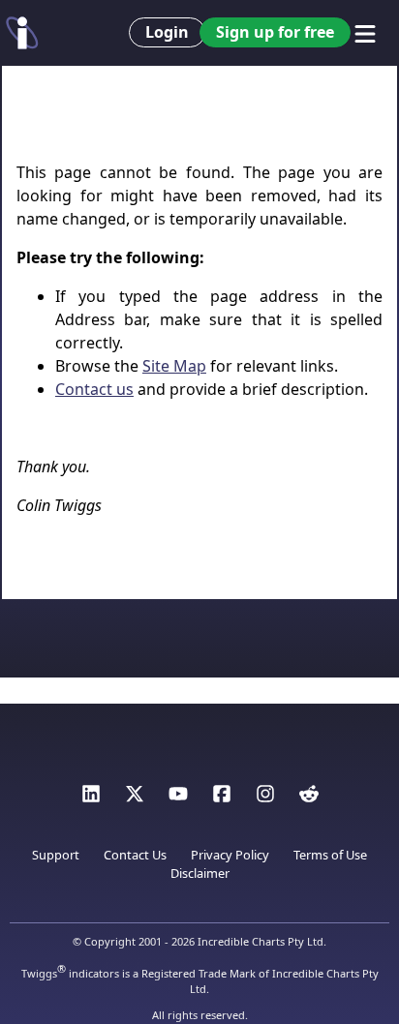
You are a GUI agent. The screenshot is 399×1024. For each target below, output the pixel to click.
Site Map (174, 365)
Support (55, 854)
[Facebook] (221, 798)
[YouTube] (178, 798)
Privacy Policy (230, 854)
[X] (134, 798)
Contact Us (135, 854)
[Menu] (365, 33)
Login (167, 32)
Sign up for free (275, 32)
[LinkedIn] (91, 798)
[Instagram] (265, 798)
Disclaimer (200, 873)
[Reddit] (308, 798)
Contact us (94, 389)
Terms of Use (330, 854)
